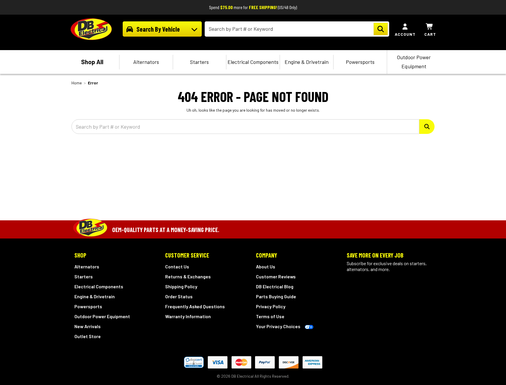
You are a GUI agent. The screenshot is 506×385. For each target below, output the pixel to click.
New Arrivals (87, 326)
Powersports (360, 62)
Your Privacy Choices (278, 326)
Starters (199, 62)
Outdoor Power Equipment (414, 61)
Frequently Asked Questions (195, 306)
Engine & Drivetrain (307, 62)
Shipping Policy (181, 286)
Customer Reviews (276, 276)
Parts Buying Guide (276, 296)
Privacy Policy (271, 306)
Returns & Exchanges (188, 276)
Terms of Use (270, 316)
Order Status (179, 296)
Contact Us (177, 266)
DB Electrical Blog (274, 286)
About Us (265, 266)
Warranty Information (188, 316)
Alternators (146, 62)
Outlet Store (87, 336)
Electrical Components (253, 62)
